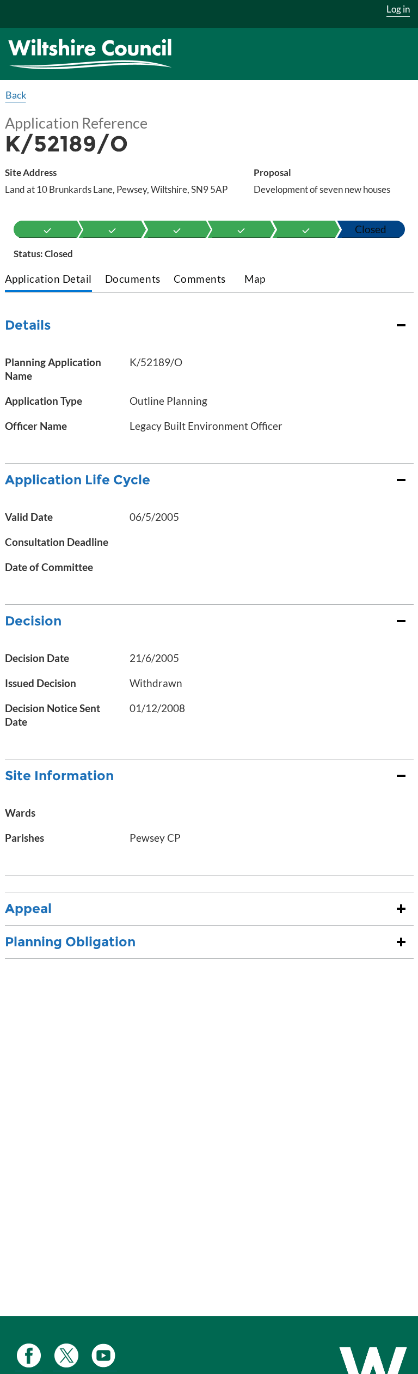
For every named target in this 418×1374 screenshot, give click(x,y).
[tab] (48, 279)
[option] (48, 229)
